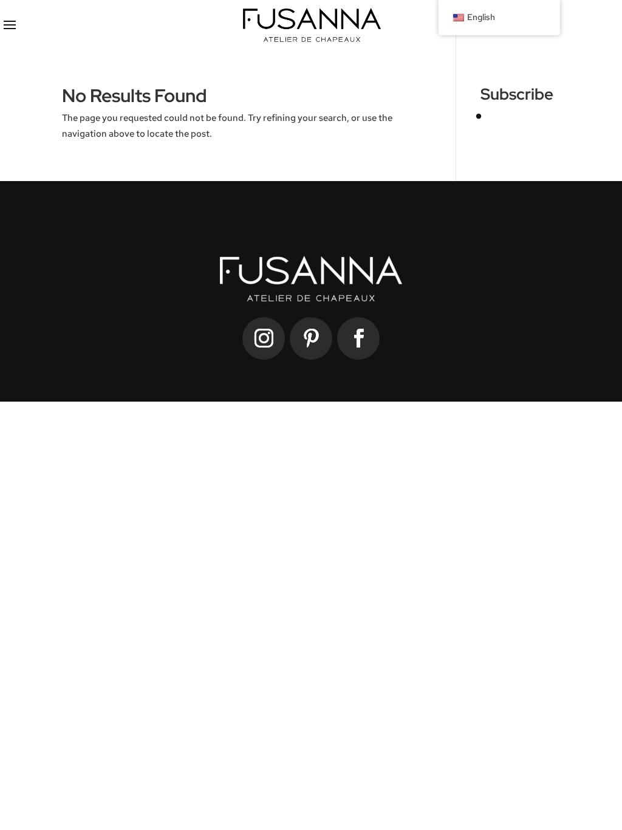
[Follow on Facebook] (358, 338)
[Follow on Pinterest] (311, 338)
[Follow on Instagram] (263, 338)
